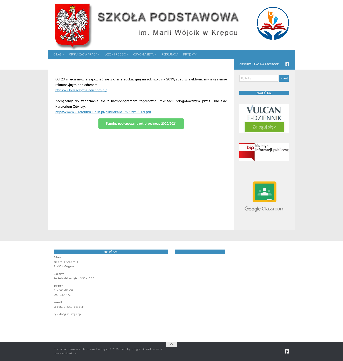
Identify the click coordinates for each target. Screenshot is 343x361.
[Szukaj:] (258, 78)
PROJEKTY (190, 54)
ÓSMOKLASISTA (143, 54)
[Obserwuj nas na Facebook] (287, 64)
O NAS (57, 54)
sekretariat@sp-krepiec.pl (69, 306)
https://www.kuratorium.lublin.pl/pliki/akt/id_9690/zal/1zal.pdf (103, 112)
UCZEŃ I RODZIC (115, 54)
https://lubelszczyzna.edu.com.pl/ (81, 90)
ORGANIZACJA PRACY (83, 54)
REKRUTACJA (169, 54)
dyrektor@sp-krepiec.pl (67, 314)
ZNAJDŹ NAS (264, 93)
